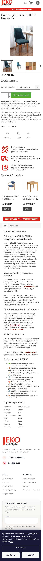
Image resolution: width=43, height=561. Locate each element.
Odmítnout (11, 555)
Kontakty (26, 486)
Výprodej (5, 482)
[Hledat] (25, 3)
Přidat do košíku (23, 95)
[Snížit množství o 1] (9, 96)
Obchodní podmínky (30, 482)
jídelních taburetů (17, 329)
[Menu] (37, 3)
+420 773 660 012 (16, 457)
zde (11, 541)
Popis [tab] (5, 226)
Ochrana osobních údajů (31, 490)
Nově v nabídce (8, 486)
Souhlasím (30, 555)
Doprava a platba (29, 479)
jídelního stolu (29, 286)
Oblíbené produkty (9, 490)
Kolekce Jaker (23, 407)
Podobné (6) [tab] (13, 226)
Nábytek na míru (8, 494)
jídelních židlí (15, 325)
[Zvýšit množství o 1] (9, 94)
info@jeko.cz (14, 463)
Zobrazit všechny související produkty (21, 219)
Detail (7, 209)
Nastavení (20, 547)
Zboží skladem (7, 479)
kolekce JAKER (30, 352)
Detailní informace (7, 126)
